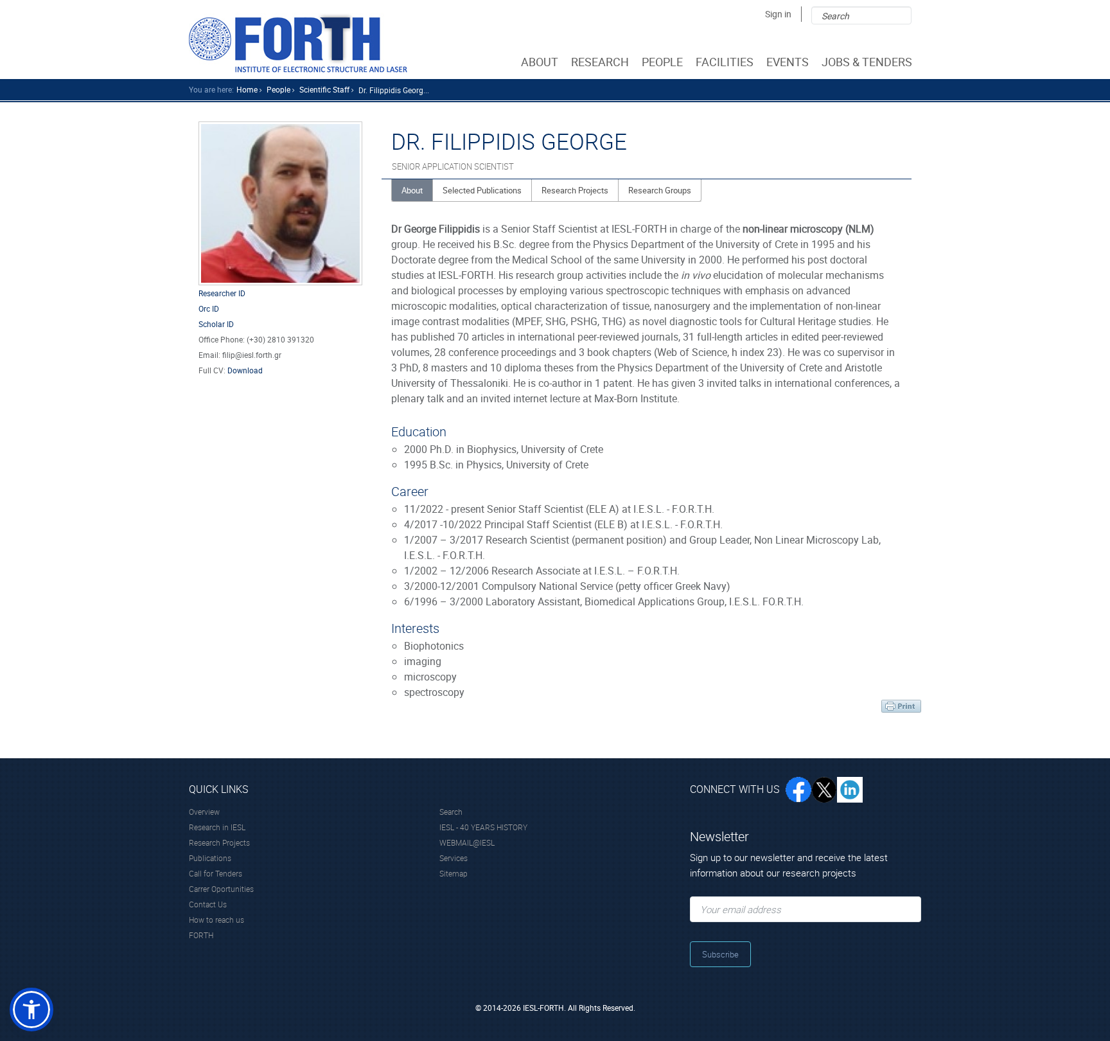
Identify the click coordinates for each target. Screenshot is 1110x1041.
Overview (204, 811)
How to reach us (216, 919)
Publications (210, 858)
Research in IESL (217, 827)
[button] (31, 1009)
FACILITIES (724, 61)
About (412, 190)
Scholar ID (216, 324)
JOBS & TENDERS (867, 61)
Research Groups (659, 190)
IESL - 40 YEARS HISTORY (483, 827)
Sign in (778, 14)
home (247, 89)
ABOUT (539, 61)
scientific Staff (324, 89)
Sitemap (453, 873)
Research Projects (575, 190)
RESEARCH (600, 61)
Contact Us (208, 904)
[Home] (298, 43)
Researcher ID (221, 293)
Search (451, 811)
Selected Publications (482, 190)
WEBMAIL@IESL (467, 842)
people (278, 89)
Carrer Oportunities (221, 889)
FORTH (201, 935)
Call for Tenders (215, 873)
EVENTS (787, 61)
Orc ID (208, 308)
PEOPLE (662, 61)
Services (453, 858)
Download (245, 370)
